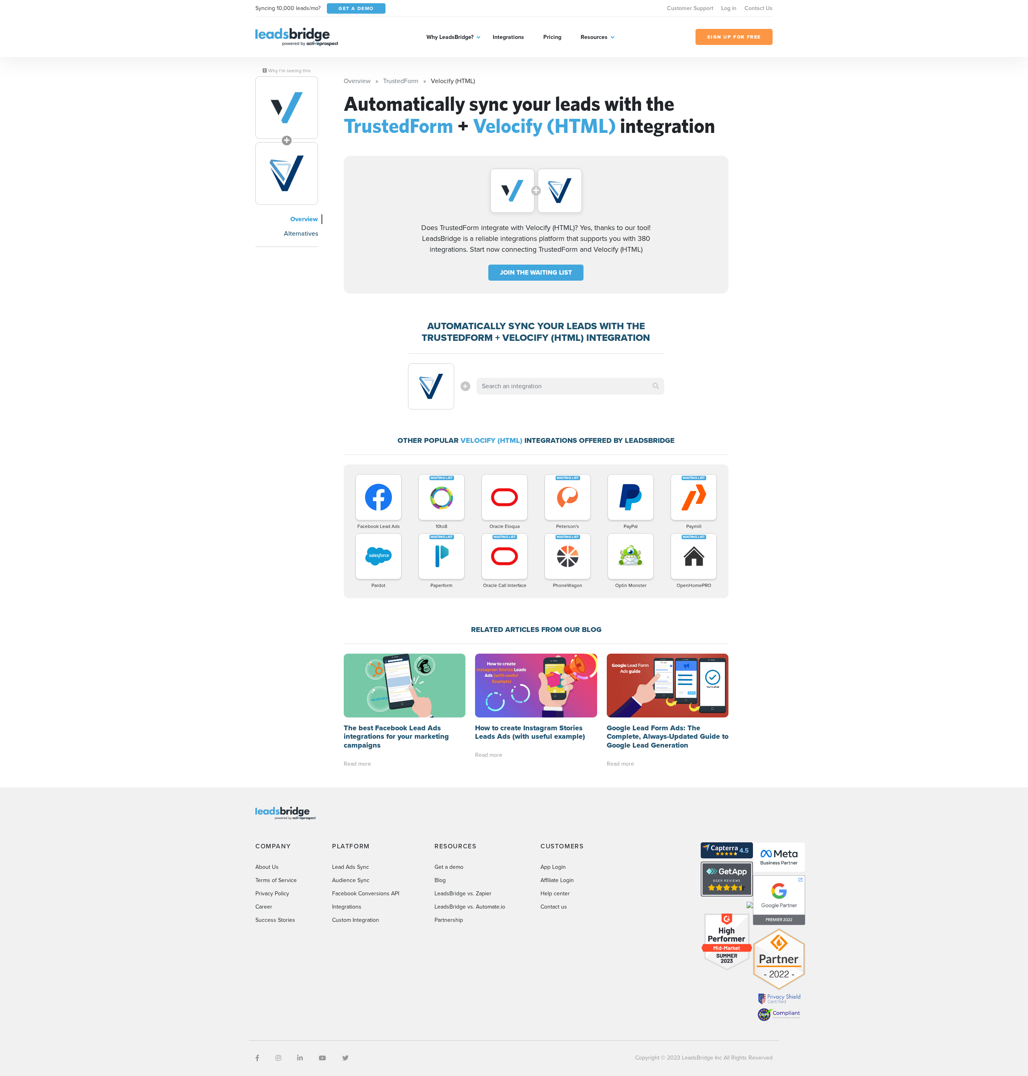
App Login (553, 867)
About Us (267, 867)
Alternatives (301, 233)
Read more (357, 764)
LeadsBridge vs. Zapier (463, 893)
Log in (728, 8)
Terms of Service (276, 880)
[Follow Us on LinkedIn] (300, 1058)
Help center (555, 893)
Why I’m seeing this (289, 70)
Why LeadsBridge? (449, 37)
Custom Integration (355, 920)
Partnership (448, 920)
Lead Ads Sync (350, 867)
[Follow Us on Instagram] (278, 1058)
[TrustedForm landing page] (286, 107)
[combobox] (571, 386)
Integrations (508, 37)
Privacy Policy (272, 893)
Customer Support (690, 8)
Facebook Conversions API (365, 893)
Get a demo (448, 867)
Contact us (554, 907)
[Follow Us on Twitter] (345, 1058)
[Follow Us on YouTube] (322, 1058)
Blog (440, 880)
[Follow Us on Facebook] (257, 1058)
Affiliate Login (557, 880)
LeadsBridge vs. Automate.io (469, 907)
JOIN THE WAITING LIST (536, 272)
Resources (594, 37)
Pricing (552, 37)
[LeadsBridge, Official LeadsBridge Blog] (296, 36)
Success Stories (275, 920)
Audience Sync (350, 880)
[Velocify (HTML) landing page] (286, 173)
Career (263, 907)
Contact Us (758, 8)
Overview (304, 219)
